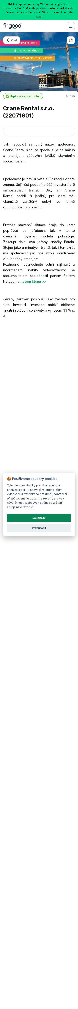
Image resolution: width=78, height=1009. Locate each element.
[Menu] (71, 26)
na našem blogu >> (30, 281)
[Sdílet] (71, 40)
